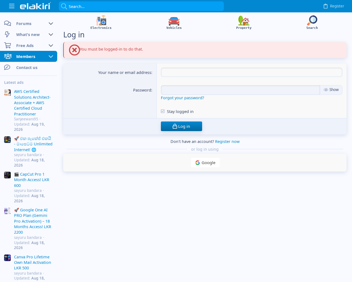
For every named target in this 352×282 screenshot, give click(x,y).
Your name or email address (124, 72)
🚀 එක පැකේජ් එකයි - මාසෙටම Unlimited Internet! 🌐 (33, 144)
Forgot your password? (182, 97)
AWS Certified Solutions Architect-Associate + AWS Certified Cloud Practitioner (32, 103)
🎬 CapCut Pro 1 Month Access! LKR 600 (31, 179)
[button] (12, 6)
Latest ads (14, 82)
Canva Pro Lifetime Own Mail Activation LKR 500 (32, 262)
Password (142, 90)
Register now (227, 141)
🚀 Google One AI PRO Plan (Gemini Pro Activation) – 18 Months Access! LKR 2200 (32, 221)
